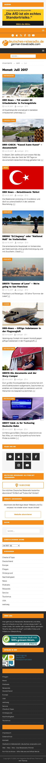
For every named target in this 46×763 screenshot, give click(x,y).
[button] (42, 30)
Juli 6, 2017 (8, 334)
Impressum (6, 733)
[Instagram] (29, 35)
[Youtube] (33, 35)
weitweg (5, 604)
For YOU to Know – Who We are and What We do (20, 751)
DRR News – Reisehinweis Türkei (20, 192)
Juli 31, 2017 (8, 106)
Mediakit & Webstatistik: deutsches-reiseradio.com (21, 744)
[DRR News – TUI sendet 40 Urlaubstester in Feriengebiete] (23, 85)
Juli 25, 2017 (8, 151)
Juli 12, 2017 (8, 290)
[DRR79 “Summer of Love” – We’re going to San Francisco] (23, 269)
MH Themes (23, 761)
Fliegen (5, 569)
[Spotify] (13, 35)
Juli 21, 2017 (8, 195)
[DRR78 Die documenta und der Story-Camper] (23, 358)
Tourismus (6, 597)
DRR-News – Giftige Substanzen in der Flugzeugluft (21, 329)
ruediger (20, 106)
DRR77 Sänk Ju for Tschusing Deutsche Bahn (18, 424)
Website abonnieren (23, 514)
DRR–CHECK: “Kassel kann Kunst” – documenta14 (22, 146)
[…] (24, 113)
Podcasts (6, 585)
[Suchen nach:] (23, 56)
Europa (5, 565)
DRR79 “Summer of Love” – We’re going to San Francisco (20, 285)
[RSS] (21, 35)
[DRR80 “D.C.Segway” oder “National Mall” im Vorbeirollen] (23, 222)
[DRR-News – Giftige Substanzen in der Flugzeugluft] (23, 314)
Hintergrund (7, 573)
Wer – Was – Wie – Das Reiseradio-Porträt (18, 748)
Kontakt (5, 740)
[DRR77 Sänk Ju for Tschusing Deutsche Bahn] (23, 408)
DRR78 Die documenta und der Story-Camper (19, 374)
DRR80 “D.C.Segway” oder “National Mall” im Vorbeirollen (22, 237)
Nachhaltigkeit (8, 577)
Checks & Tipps (8, 557)
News (4, 581)
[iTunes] (17, 35)
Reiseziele (6, 589)
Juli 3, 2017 (8, 429)
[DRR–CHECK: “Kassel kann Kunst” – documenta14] (23, 130)
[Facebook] (25, 35)
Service (5, 593)
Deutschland (7, 561)
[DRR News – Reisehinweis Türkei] (23, 177)
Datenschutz (7, 737)
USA (4, 601)
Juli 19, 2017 (8, 242)
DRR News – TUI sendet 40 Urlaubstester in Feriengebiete (19, 101)
